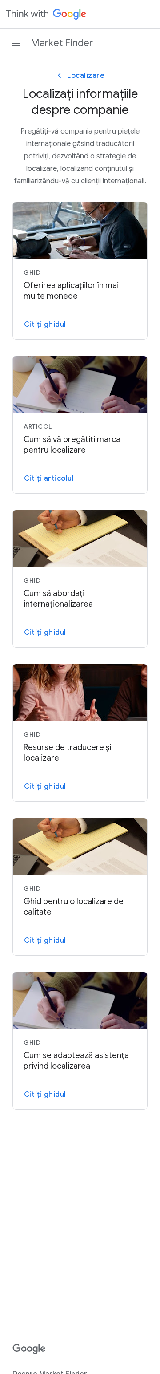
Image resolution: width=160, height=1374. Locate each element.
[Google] (29, 1349)
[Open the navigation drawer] (16, 43)
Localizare (85, 75)
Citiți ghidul (45, 324)
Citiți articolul (49, 478)
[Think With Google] (46, 14)
